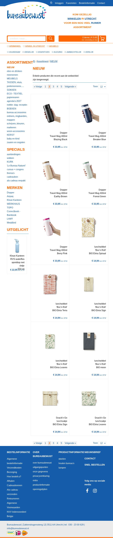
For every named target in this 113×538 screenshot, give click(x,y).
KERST (10, 135)
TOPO (10, 207)
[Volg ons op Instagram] (95, 491)
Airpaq (10, 196)
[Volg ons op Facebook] (88, 491)
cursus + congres (15, 169)
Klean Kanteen (14, 200)
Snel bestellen (94, 464)
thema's (10, 173)
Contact (101, 3)
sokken (10, 158)
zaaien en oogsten (16, 142)
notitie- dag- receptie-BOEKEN (17, 107)
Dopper (10, 192)
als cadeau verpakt (16, 180)
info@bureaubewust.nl (18, 528)
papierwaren (13, 97)
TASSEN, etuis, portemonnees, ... (15, 84)
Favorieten (71, 3)
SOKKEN (11, 90)
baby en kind (13, 138)
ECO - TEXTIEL (15, 93)
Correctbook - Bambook (13, 213)
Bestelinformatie (87, 3)
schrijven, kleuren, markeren (16, 125)
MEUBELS (12, 78)
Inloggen (59, 3)
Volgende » (70, 86)
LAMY (10, 219)
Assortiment (18, 62)
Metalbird (11, 222)
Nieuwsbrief (92, 452)
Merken (14, 188)
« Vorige (38, 86)
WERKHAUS (13, 204)
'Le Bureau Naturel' (16, 165)
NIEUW (10, 67)
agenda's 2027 (14, 101)
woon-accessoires (16, 131)
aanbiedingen (13, 154)
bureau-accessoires (16, 112)
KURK (10, 162)
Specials (16, 149)
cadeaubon (12, 177)
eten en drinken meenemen (14, 73)
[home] (34, 61)
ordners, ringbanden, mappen (17, 118)
